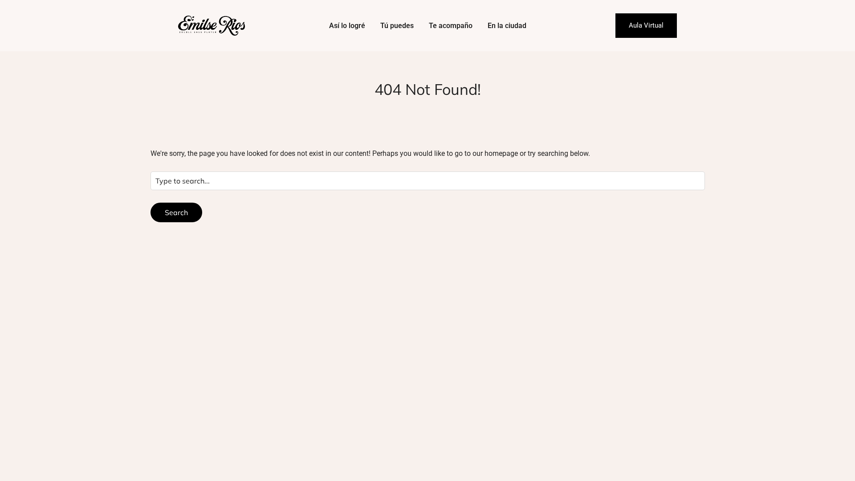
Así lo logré (347, 25)
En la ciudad (507, 25)
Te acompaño (450, 25)
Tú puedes (397, 25)
